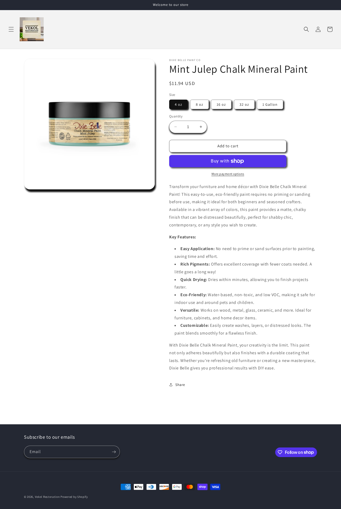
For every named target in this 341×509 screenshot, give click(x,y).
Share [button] (180, 384)
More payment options (228, 174)
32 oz (244, 104)
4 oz (178, 104)
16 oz (221, 104)
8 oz (199, 104)
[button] (11, 29)
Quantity (175, 116)
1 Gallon (270, 104)
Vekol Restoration (47, 497)
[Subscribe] (114, 452)
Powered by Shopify (74, 497)
